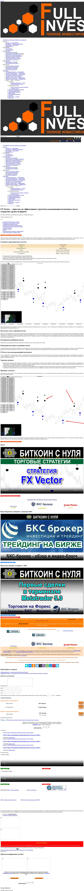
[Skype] (57, 665)
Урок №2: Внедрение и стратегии (13, 58)
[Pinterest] (54, 665)
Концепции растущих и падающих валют (12, 225)
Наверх (2, 1)
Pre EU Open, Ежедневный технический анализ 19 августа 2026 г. (21, 741)
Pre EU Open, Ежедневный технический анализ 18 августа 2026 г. (21, 747)
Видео (4, 230)
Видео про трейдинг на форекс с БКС (11, 232)
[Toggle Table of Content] (1, 219)
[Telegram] (36, 665)
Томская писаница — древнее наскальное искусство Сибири (14, 672)
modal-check (3, 851)
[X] (40, 665)
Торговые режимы (7, 227)
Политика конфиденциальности (10, 815)
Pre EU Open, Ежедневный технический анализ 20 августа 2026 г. (21, 735)
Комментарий (4, 685)
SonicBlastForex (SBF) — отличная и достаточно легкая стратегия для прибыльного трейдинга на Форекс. (24, 673)
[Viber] (43, 665)
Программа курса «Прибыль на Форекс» (15, 53)
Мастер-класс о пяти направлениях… (14, 56)
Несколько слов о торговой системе (11, 223)
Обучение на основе (7, 873)
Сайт (2, 693)
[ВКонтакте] (30, 665)
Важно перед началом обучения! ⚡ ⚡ (14, 54)
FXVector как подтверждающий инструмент (13, 226)
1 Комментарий (11, 737)
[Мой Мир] (50, 665)
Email (2, 690)
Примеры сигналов (7, 229)
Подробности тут (37, 724)
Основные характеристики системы (11, 221)
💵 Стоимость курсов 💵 (11, 52)
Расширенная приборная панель (10, 224)
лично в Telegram (23, 655)
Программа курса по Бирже (12, 63)
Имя (2, 688)
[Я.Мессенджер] (26, 665)
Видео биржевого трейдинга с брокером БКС (13, 231)
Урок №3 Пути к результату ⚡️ (13, 59)
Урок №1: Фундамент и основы (13, 57)
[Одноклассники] (33, 665)
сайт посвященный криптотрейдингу (24, 651)
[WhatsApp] (47, 665)
